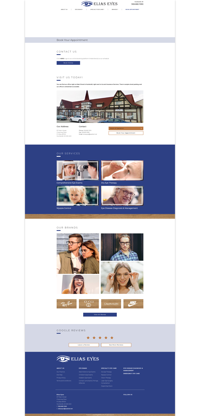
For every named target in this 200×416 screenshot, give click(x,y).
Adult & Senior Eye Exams (87, 372)
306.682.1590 (137, 4)
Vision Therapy (106, 378)
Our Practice (61, 372)
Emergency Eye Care (131, 373)
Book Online (68, 63)
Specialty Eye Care (96, 9)
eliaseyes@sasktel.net (90, 134)
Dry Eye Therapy (106, 372)
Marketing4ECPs (97, 414)
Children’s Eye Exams (86, 375)
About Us (64, 9)
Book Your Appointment (126, 133)
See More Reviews (116, 345)
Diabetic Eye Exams (85, 378)
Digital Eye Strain (106, 386)
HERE (62, 58)
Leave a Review (84, 345)
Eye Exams (78, 9)
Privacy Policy (61, 378)
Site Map (59, 375)
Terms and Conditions (64, 380)
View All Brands (100, 314)
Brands (114, 9)
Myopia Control (106, 375)
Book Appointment (132, 9)
